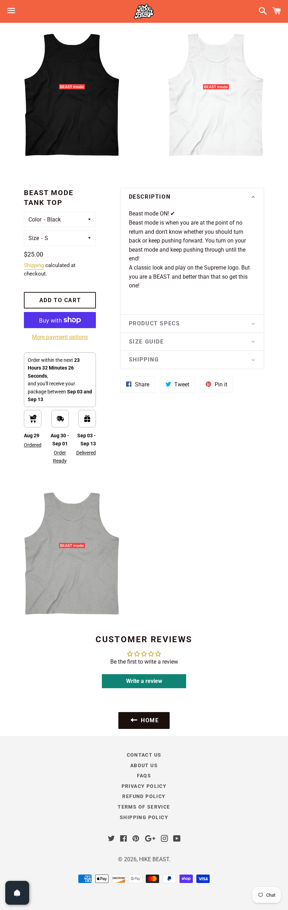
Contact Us (144, 755)
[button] (192, 197)
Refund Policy (143, 796)
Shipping (34, 265)
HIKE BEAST (154, 859)
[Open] (17, 893)
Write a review (144, 681)
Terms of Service (144, 807)
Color (34, 219)
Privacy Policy (144, 786)
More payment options (60, 337)
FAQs (144, 775)
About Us (144, 765)
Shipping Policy (144, 817)
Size (33, 238)
